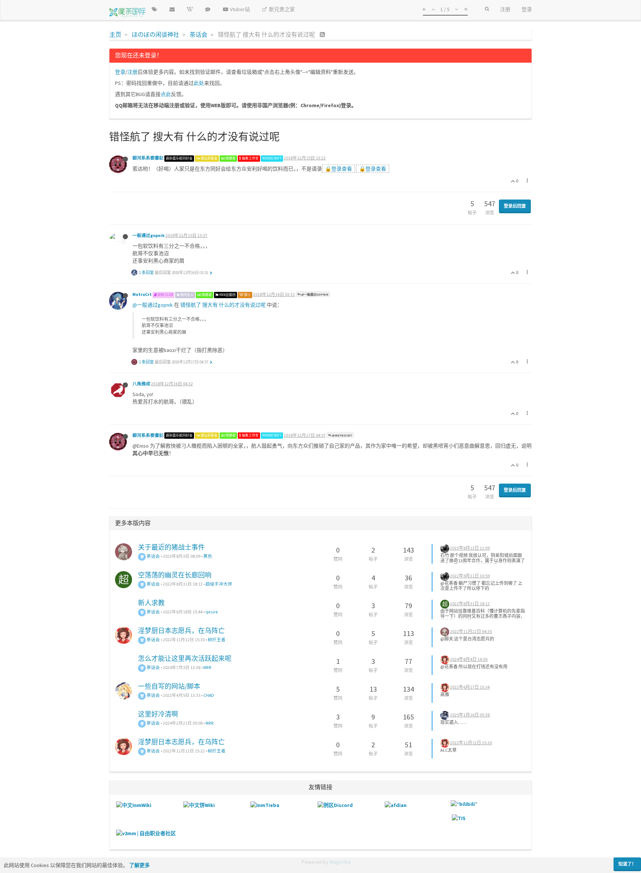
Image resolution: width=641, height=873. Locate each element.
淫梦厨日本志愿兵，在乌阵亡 (181, 630)
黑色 (207, 556)
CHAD (208, 695)
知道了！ (627, 864)
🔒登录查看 (338, 168)
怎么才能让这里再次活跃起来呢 (184, 658)
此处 (199, 83)
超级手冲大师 (219, 584)
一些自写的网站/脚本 (169, 686)
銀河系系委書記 (148, 158)
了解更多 (139, 865)
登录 (120, 72)
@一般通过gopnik (314, 294)
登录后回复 (515, 206)
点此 (166, 94)
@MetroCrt (341, 435)
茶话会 (153, 556)
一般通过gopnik (148, 235)
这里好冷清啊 (158, 714)
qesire (212, 612)
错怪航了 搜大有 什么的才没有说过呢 (223, 305)
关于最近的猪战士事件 (171, 547)
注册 (132, 72)
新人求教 (151, 603)
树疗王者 (217, 639)
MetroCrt (142, 294)
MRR (207, 667)
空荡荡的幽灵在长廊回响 (174, 575)
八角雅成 (141, 383)
